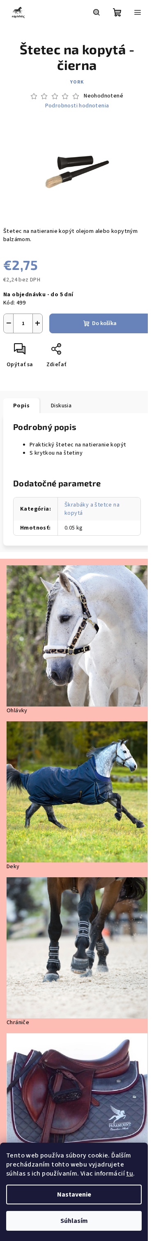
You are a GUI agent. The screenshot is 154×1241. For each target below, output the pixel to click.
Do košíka (104, 323)
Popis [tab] (21, 406)
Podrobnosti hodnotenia (77, 106)
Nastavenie (74, 1194)
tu (129, 1173)
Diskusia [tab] (61, 406)
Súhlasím (74, 1220)
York (76, 82)
